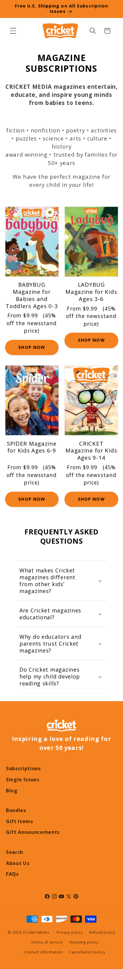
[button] (13, 31)
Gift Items (19, 821)
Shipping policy (84, 942)
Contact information (43, 952)
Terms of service (47, 942)
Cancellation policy (87, 952)
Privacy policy (70, 932)
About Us (17, 863)
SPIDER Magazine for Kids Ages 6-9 (32, 447)
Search (14, 852)
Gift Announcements (33, 832)
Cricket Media (36, 932)
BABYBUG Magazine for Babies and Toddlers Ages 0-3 (32, 295)
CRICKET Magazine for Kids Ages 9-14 (91, 450)
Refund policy (102, 932)
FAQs (12, 874)
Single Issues (22, 779)
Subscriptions (23, 768)
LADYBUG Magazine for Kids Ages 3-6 (91, 291)
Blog (12, 790)
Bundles (16, 810)
